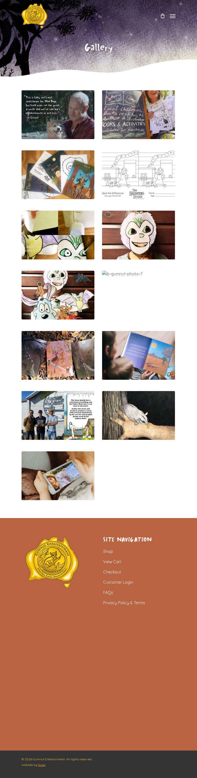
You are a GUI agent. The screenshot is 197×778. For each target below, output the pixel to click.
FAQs (108, 592)
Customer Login (118, 582)
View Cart (112, 561)
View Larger (59, 110)
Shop (108, 551)
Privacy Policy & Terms (124, 602)
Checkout (112, 572)
